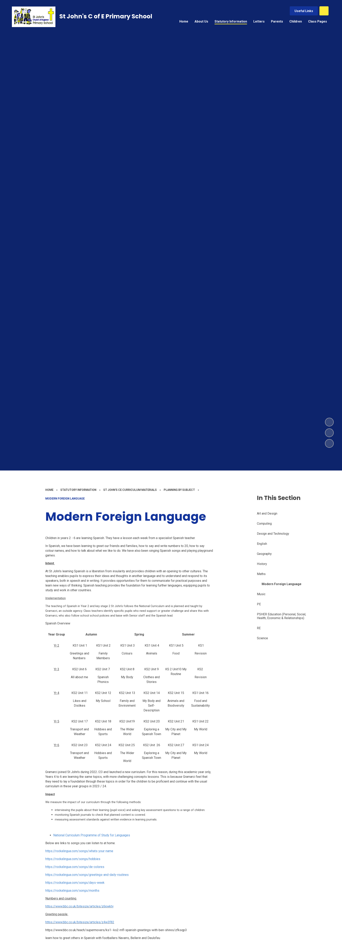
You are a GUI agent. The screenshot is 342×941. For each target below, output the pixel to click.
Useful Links (303, 11)
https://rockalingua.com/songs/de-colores (74, 867)
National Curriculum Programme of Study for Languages (91, 835)
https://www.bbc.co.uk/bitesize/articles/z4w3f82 (79, 922)
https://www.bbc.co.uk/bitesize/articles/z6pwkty (79, 906)
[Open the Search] (324, 10)
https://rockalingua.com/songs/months (72, 890)
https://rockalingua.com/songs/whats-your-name (79, 851)
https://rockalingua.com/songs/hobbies (72, 859)
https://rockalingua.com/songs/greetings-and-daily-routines (87, 875)
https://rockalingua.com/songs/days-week (74, 882)
